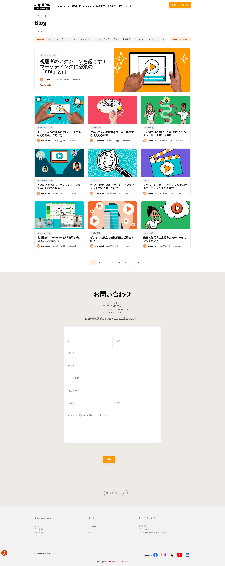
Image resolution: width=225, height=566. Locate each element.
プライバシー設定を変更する (152, 532)
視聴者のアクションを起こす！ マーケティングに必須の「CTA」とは (73, 66)
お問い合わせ (178, 5)
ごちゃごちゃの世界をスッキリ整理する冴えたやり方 (112, 134)
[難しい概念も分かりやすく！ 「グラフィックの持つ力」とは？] (112, 162)
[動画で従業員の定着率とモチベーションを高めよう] (165, 215)
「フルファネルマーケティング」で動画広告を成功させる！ (58, 186)
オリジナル (85, 39)
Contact (37, 535)
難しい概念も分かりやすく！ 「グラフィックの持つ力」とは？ (112, 186)
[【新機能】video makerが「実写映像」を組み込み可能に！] (59, 215)
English (102, 562)
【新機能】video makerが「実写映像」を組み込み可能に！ (59, 239)
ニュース (71, 39)
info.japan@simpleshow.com (115, 309)
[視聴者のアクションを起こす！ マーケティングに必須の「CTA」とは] (152, 70)
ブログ (37, 538)
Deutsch (115, 562)
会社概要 (38, 529)
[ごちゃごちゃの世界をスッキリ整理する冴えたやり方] (112, 110)
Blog (88, 529)
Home (36, 16)
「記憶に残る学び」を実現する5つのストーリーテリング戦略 (164, 134)
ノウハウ (139, 39)
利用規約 (143, 526)
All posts (40, 39)
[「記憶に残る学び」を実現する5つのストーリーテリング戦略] (165, 110)
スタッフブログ (102, 39)
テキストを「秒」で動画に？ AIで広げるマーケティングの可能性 (165, 186)
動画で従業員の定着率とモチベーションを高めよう (165, 239)
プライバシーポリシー (149, 529)
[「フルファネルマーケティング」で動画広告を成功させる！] (59, 162)
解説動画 (96, 233)
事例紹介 (126, 39)
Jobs (36, 526)
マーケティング (56, 39)
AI (163, 39)
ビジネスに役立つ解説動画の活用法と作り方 (112, 239)
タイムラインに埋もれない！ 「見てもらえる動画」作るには (59, 134)
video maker (45, 233)
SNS (88, 532)
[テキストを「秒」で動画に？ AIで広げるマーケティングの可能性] (165, 162)
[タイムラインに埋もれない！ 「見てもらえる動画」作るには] (59, 110)
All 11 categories (180, 39)
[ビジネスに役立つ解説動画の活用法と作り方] (112, 215)
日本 (126, 562)
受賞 (116, 39)
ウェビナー (153, 39)
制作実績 (38, 532)
